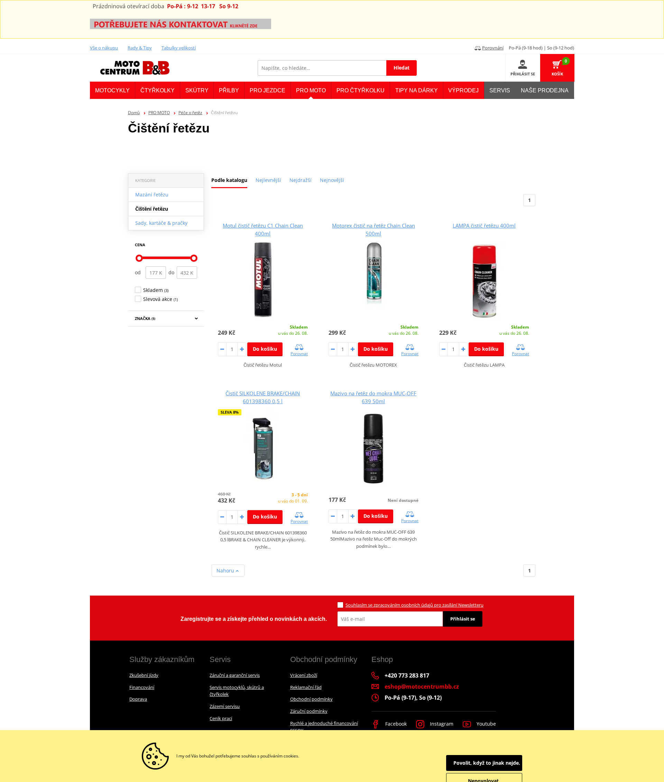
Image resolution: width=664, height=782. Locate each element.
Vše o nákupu (104, 48)
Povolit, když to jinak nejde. (486, 763)
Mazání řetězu (151, 194)
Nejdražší (300, 180)
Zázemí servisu (225, 706)
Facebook (395, 723)
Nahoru (226, 570)
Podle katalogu (229, 180)
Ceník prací (221, 718)
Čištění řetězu (151, 208)
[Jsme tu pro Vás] (180, 23)
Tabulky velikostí (179, 48)
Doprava (138, 699)
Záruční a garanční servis (235, 675)
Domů (134, 113)
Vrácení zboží (303, 675)
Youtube (485, 723)
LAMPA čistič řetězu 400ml (484, 225)
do (171, 272)
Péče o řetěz (190, 113)
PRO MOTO (159, 113)
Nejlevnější (268, 180)
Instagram (440, 723)
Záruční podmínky (309, 711)
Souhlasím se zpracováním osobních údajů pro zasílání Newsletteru (414, 605)
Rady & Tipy (140, 48)
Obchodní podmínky (311, 699)
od (138, 272)
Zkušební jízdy (143, 675)
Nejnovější (332, 180)
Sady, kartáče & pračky (161, 223)
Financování (141, 687)
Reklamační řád (306, 687)
